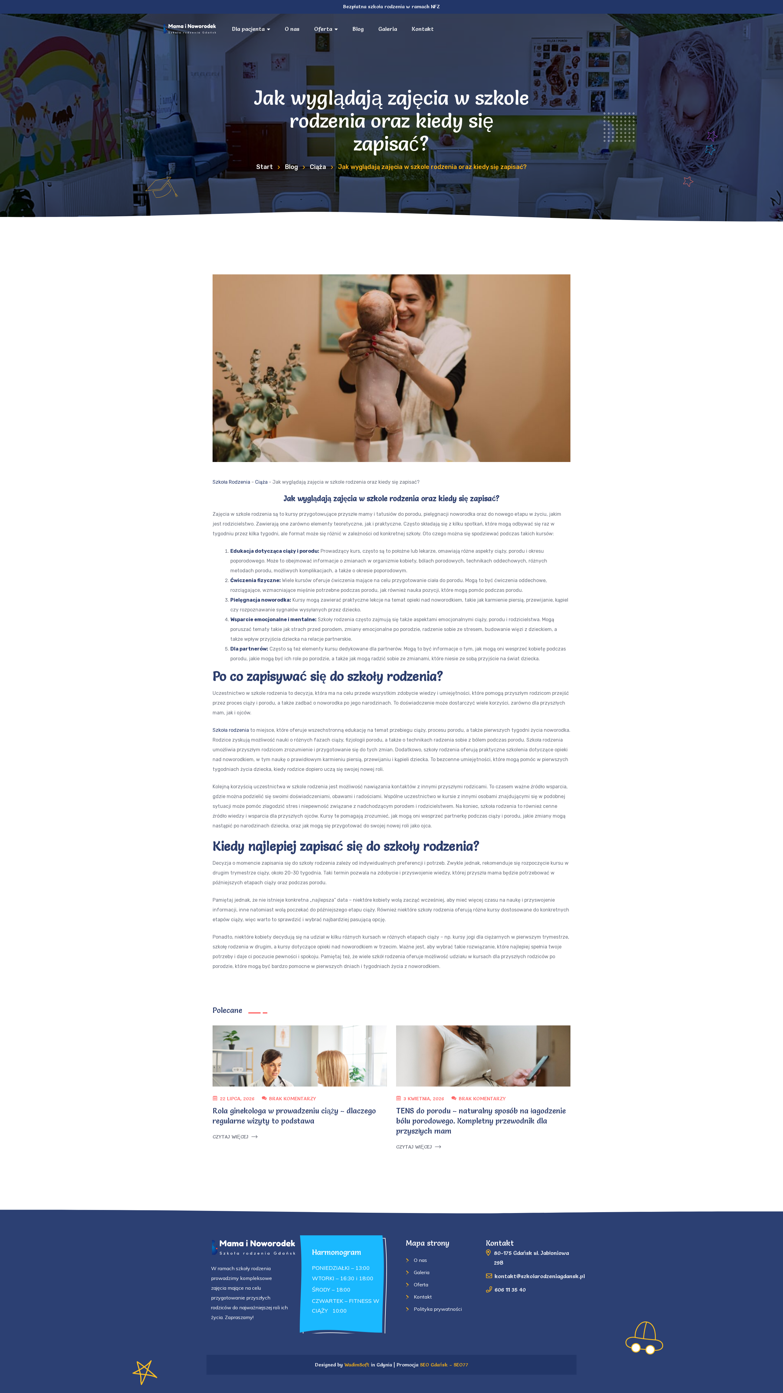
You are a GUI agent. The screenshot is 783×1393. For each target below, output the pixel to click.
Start (264, 166)
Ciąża (318, 166)
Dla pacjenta (248, 28)
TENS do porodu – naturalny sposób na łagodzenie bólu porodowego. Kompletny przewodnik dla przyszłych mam (481, 1120)
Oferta (323, 28)
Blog (358, 28)
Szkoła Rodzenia (231, 482)
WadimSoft (356, 1365)
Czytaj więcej (230, 1137)
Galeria (387, 28)
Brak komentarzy (292, 1098)
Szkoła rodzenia (231, 730)
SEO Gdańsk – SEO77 (444, 1365)
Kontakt (423, 28)
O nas (292, 28)
